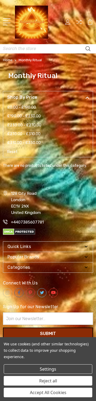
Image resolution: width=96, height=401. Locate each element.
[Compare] (79, 23)
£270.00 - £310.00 (24, 134)
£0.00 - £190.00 (21, 107)
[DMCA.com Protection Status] (19, 231)
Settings (48, 369)
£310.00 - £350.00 (24, 142)
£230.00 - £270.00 (24, 125)
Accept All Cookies (48, 392)
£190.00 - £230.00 (24, 116)
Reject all (48, 381)
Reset (12, 152)
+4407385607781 (27, 222)
